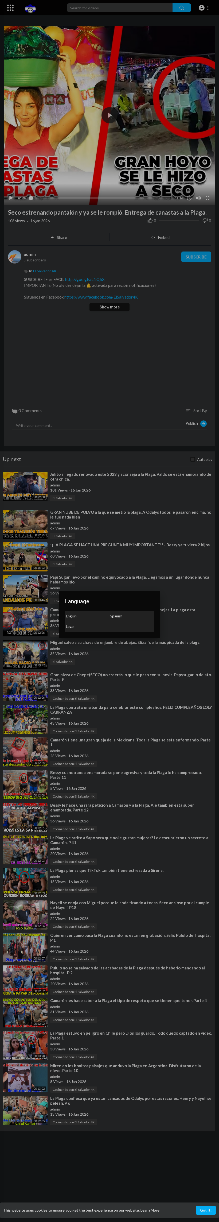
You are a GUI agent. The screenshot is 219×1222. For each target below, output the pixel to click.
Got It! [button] (206, 1210)
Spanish (116, 616)
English (71, 616)
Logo (70, 626)
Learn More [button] (149, 1210)
